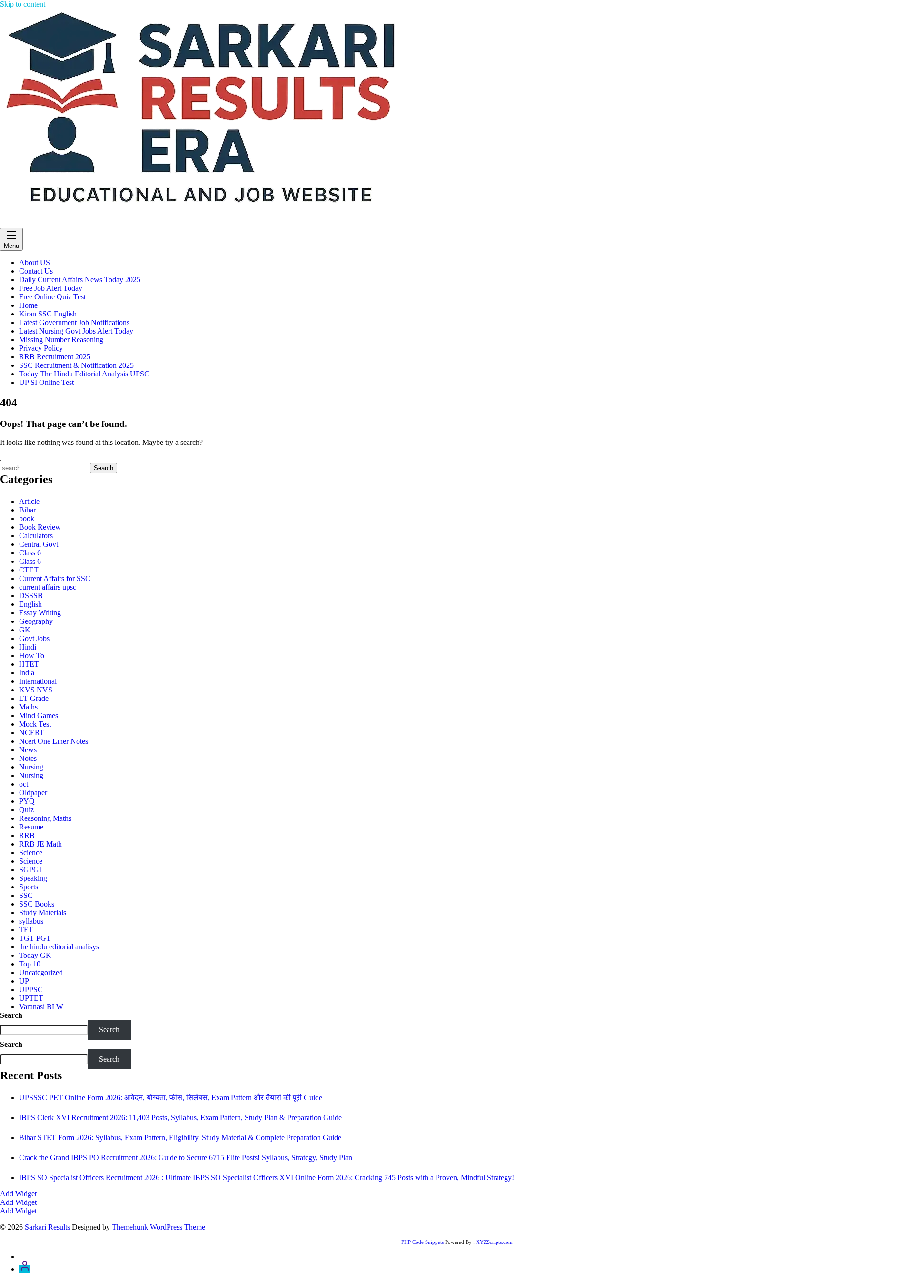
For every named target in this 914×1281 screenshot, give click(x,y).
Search (11, 1015)
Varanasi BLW (41, 1007)
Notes (28, 758)
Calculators (36, 536)
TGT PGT (35, 938)
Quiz (26, 810)
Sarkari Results (22, 223)
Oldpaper (33, 792)
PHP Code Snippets (422, 1242)
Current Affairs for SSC (54, 578)
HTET (29, 664)
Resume (31, 827)
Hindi (27, 647)
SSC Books (36, 904)
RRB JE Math (40, 844)
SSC (26, 895)
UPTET (31, 998)
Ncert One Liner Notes (53, 741)
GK (24, 630)
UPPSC (31, 989)
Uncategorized (41, 972)
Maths (28, 707)
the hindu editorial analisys (59, 947)
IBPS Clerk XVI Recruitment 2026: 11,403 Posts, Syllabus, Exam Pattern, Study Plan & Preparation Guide (180, 1117)
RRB (27, 835)
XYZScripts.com (494, 1242)
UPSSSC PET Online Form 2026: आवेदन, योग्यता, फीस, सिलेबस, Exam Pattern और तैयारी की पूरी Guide (170, 1098)
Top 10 (29, 964)
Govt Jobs (34, 638)
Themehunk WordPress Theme (158, 1227)
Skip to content (22, 4)
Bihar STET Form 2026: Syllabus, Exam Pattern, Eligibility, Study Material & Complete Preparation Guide (180, 1137)
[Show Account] (24, 1269)
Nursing (31, 767)
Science (30, 852)
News (28, 750)
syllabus (31, 921)
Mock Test (35, 724)
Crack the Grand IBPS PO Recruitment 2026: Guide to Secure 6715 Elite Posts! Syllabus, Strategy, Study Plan (185, 1157)
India (26, 673)
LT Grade (34, 698)
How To (31, 655)
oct (23, 784)
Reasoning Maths (45, 818)
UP (24, 981)
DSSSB (31, 595)
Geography (36, 621)
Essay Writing (40, 613)
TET (26, 930)
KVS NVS (35, 690)
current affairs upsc (47, 587)
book (26, 518)
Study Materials (42, 912)
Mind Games (38, 715)
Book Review (40, 527)
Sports (28, 887)
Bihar (27, 510)
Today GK (35, 955)
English (30, 604)
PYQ (27, 801)
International (38, 681)
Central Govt (38, 544)
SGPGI (30, 870)
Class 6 (30, 553)
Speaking (33, 878)
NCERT (31, 733)
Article (29, 501)
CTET (29, 570)
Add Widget (18, 1194)
